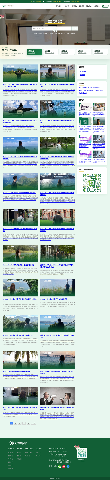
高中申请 (10, 459)
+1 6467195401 (61, 448)
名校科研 (19, 456)
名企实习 (19, 453)
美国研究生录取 (83, 93)
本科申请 (10, 456)
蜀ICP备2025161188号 (55, 478)
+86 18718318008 (58, 1)
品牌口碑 (38, 453)
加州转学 (10, 465)
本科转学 (10, 462)
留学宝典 (82, 75)
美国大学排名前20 (84, 87)
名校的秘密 (83, 71)
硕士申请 (10, 453)
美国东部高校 (99, 90)
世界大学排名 (29, 453)
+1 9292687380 (75, 1)
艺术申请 (10, 468)
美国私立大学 (82, 90)
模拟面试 (74, 6)
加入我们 (38, 456)
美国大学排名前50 (95, 87)
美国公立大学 (90, 90)
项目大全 (27, 456)
